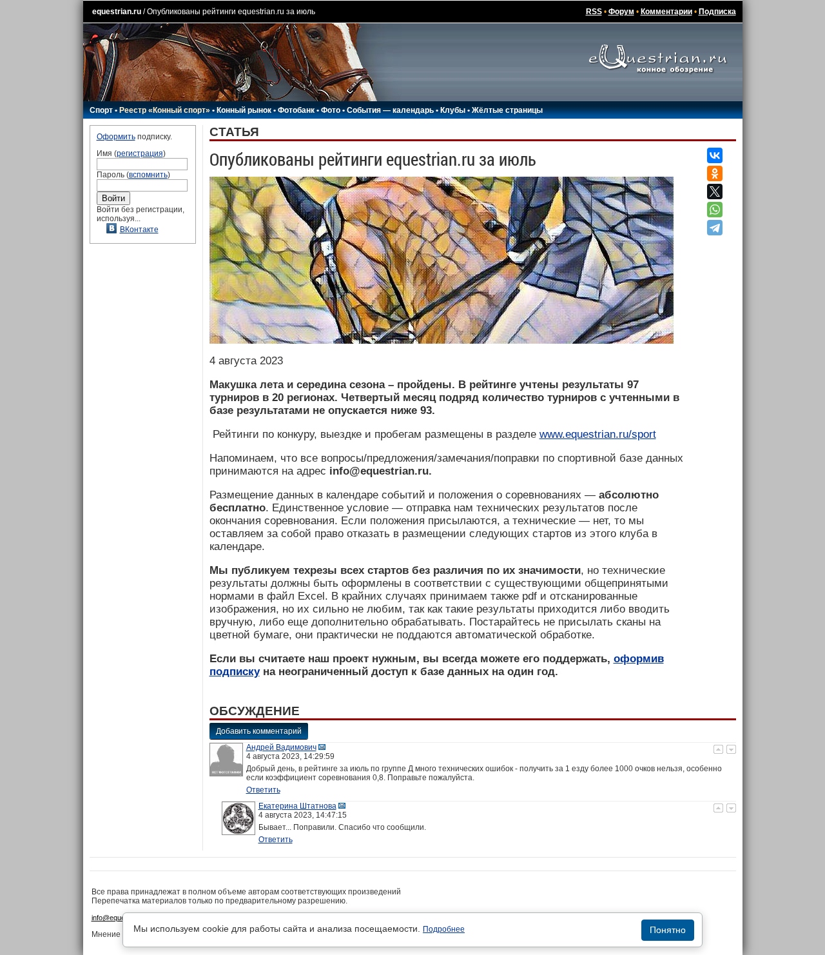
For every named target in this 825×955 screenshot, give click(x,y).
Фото (330, 110)
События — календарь (390, 110)
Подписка (717, 11)
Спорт (101, 110)
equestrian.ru (116, 11)
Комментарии (666, 11)
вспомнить (148, 174)
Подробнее (444, 929)
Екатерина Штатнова (297, 806)
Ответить (263, 789)
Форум (621, 11)
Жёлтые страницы (507, 110)
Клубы (452, 110)
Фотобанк (296, 110)
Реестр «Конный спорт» (164, 110)
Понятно (668, 930)
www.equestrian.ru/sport (597, 434)
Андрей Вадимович (281, 747)
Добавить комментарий (259, 731)
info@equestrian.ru (121, 917)
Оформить (116, 136)
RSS (594, 11)
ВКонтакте (139, 229)
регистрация (140, 153)
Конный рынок (244, 110)
